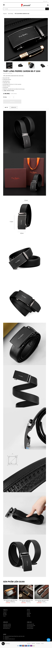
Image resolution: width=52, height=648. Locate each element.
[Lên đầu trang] (49, 644)
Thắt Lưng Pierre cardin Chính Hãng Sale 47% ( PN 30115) (26, 601)
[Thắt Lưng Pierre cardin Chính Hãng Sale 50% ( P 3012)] (41, 592)
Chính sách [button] (29, 622)
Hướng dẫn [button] (5, 622)
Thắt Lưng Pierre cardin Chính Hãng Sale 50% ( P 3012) (41, 601)
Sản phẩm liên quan (14, 581)
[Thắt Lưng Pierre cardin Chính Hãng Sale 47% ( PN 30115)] (26, 592)
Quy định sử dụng (30, 628)
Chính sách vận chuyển (31, 625)
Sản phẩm (5, 614)
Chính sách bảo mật (30, 624)
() (48, 5)
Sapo (9, 643)
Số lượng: (5, 97)
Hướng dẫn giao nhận (7, 626)
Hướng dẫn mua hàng (7, 624)
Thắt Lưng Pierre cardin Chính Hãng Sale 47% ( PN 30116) (10, 601)
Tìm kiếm (28, 611)
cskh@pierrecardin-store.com (10, 638)
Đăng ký (28, 614)
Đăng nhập (45, 1)
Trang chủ (5, 611)
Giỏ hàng (28, 616)
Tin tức (4, 616)
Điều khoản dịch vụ (6, 628)
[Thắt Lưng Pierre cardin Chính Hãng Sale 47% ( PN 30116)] (10, 592)
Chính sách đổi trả (30, 626)
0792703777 (7, 637)
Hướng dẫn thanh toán (7, 625)
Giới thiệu (4, 613)
